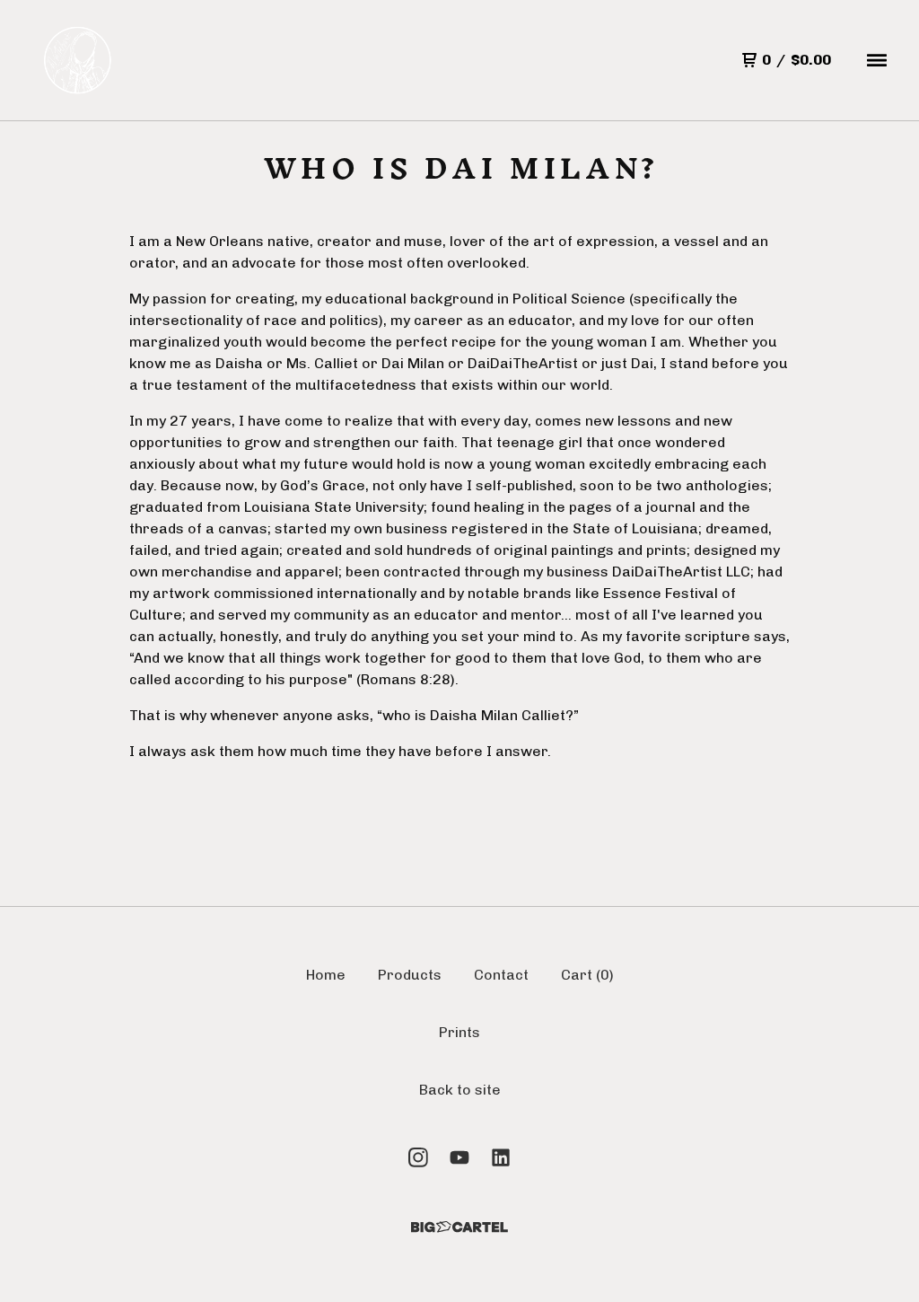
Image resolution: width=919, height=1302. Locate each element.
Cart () (587, 974)
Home (326, 974)
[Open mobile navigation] (876, 60)
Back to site (460, 1089)
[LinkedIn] (500, 1157)
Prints (459, 1032)
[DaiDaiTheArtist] (79, 60)
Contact (501, 974)
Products (410, 974)
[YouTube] (459, 1157)
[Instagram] (418, 1157)
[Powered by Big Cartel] (459, 1227)
